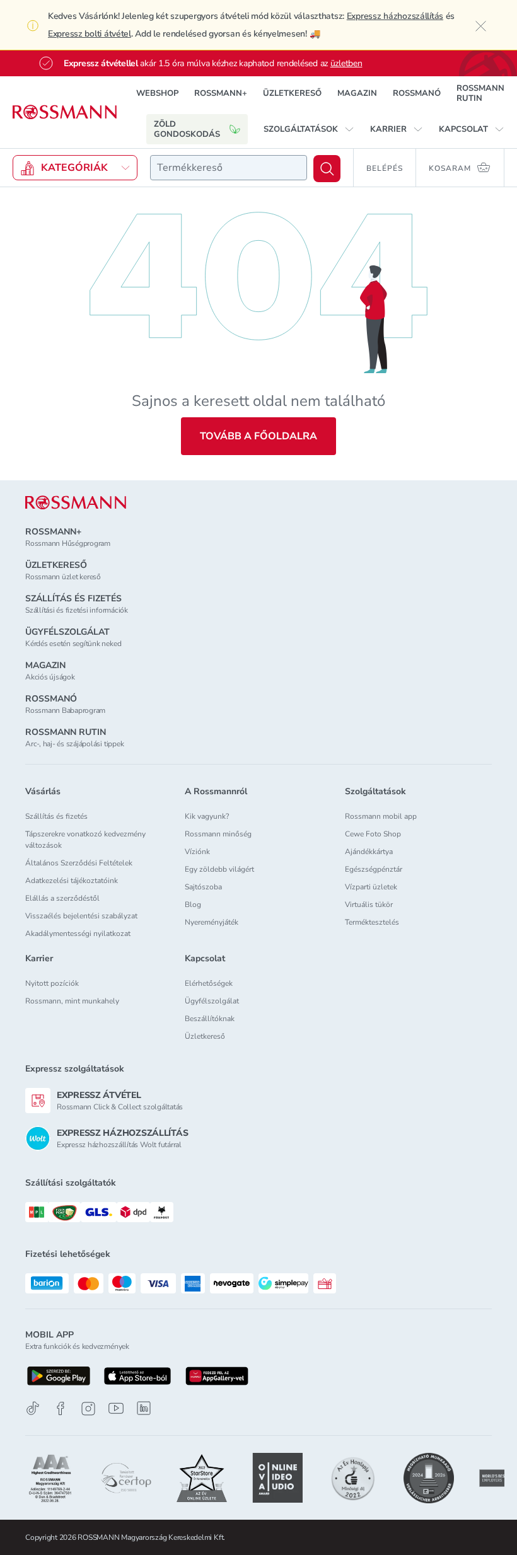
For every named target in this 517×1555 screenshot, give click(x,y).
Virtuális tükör (369, 904)
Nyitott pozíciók (52, 983)
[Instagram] (88, 1408)
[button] (309, 129)
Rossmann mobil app (381, 816)
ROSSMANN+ (220, 93)
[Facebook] (60, 1408)
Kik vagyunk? (207, 816)
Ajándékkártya (369, 852)
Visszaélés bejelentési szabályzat (81, 916)
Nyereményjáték (211, 922)
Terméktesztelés (372, 922)
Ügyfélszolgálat (212, 1001)
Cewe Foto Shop (373, 834)
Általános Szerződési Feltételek (78, 863)
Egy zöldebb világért (219, 869)
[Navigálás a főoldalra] (65, 112)
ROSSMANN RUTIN (480, 93)
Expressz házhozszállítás (395, 16)
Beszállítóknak (210, 1019)
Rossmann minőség (218, 834)
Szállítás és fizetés (56, 816)
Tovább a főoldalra (258, 436)
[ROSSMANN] (75, 502)
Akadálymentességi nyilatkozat (78, 933)
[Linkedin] (143, 1408)
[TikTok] (32, 1408)
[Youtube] (116, 1408)
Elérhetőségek (209, 983)
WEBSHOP (157, 93)
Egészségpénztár (373, 869)
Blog (193, 904)
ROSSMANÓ (417, 93)
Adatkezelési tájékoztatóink (71, 881)
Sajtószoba (203, 887)
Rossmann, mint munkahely (72, 1001)
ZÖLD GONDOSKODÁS (187, 129)
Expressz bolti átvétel (89, 34)
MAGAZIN (357, 93)
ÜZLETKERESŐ (292, 93)
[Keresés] (326, 168)
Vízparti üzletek (371, 887)
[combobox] (228, 167)
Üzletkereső (205, 1036)
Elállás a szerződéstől (62, 898)
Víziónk (197, 852)
